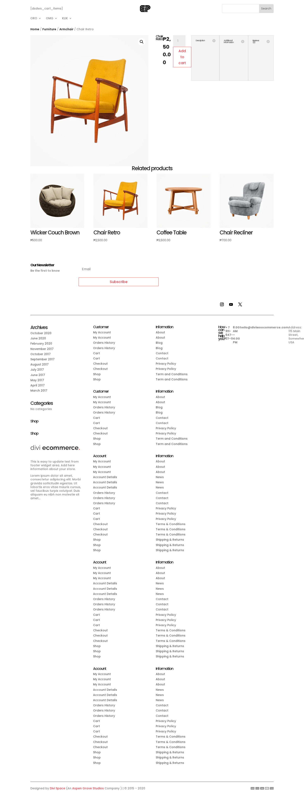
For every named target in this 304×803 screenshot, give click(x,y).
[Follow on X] (240, 304)
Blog (159, 343)
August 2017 (39, 364)
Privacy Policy (166, 364)
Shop (97, 374)
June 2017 (37, 375)
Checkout (100, 364)
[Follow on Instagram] (222, 304)
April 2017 (37, 385)
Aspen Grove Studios (88, 788)
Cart (96, 353)
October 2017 (40, 354)
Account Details (105, 477)
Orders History (104, 343)
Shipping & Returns (170, 540)
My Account (102, 332)
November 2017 (42, 349)
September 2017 (42, 359)
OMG (49, 18)
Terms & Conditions (171, 524)
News (160, 477)
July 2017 (37, 370)
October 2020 (40, 333)
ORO (33, 18)
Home (34, 29)
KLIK (65, 18)
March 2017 (38, 390)
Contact (162, 353)
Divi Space (57, 788)
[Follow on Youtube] (231, 304)
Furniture (49, 29)
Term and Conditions (172, 374)
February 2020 (41, 343)
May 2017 (37, 380)
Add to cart (182, 56)
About (160, 332)
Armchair (66, 29)
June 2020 (38, 338)
